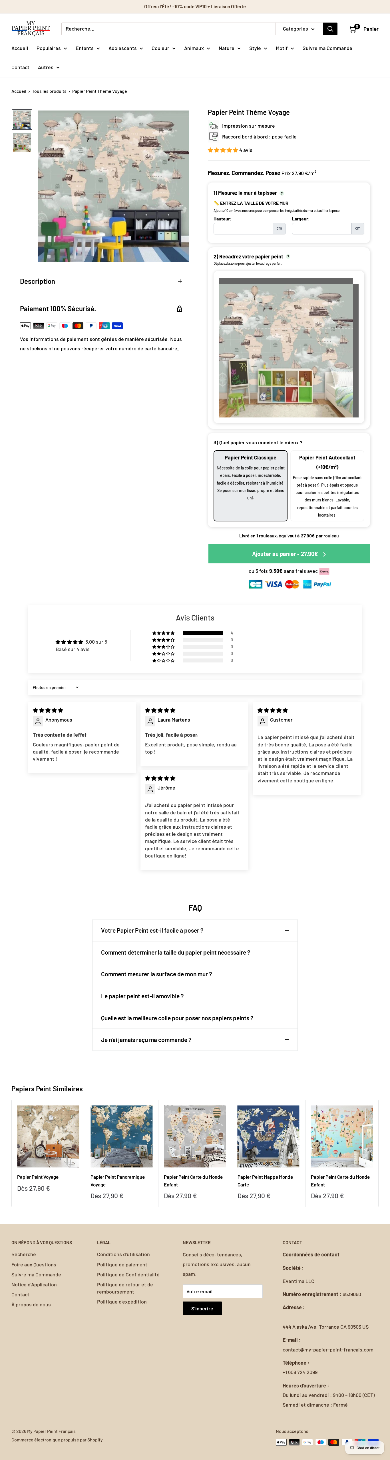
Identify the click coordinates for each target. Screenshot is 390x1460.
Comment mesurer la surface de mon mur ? (156, 973)
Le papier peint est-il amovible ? (142, 995)
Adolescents (122, 48)
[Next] (379, 1153)
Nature (226, 48)
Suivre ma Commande (327, 48)
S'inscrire (202, 1308)
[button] (223, 150)
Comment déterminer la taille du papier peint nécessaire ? (175, 952)
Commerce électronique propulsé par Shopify (57, 1439)
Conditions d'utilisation (123, 1254)
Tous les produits (49, 91)
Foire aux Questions (33, 1264)
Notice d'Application (34, 1284)
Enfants (85, 48)
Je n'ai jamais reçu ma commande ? (146, 1039)
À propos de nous (31, 1304)
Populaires (49, 48)
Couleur (160, 48)
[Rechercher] (330, 29)
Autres (45, 67)
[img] (48, 710)
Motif (282, 48)
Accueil (19, 48)
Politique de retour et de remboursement (125, 1288)
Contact (20, 67)
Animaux (194, 48)
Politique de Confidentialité (128, 1274)
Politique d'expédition (122, 1301)
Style (255, 48)
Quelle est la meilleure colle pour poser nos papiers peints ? (177, 1017)
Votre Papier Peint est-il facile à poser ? (152, 930)
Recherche (23, 1254)
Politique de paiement (122, 1264)
